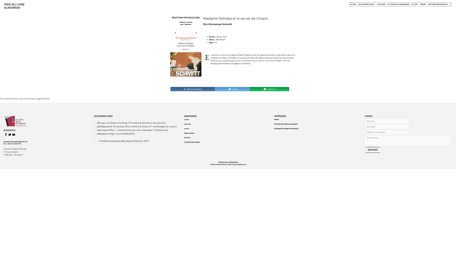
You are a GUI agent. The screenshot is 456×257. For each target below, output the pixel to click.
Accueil (353, 4)
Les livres (381, 4)
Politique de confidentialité (228, 162)
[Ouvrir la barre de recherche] (450, 4)
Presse (423, 4)
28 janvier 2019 (141, 140)
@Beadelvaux (103, 133)
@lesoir (161, 129)
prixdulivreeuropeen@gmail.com (15, 142)
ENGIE (276, 119)
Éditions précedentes (438, 4)
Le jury (415, 4)
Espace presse (189, 133)
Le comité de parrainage (399, 4)
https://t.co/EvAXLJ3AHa (122, 133)
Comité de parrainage (192, 142)
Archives (187, 137)
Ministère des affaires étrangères (286, 124)
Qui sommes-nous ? (366, 4)
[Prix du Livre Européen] (14, 6)
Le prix (186, 119)
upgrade (40, 98)
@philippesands (104, 126)
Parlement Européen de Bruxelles (286, 128)
